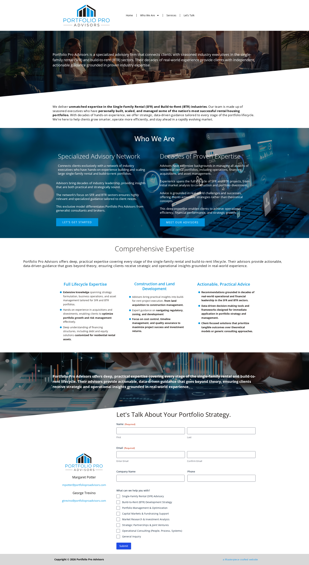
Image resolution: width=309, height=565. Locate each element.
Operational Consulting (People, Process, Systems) (152, 530)
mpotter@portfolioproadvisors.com (84, 485)
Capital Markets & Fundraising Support (145, 513)
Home (129, 15)
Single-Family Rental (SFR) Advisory (143, 496)
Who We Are (147, 15)
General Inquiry (131, 536)
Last (189, 437)
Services (171, 15)
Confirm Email (194, 461)
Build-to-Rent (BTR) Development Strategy (147, 502)
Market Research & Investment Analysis (146, 519)
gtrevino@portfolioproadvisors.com (84, 501)
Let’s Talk (189, 15)
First (118, 437)
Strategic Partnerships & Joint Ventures (145, 525)
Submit (123, 546)
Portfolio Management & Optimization (145, 508)
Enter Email (122, 461)
